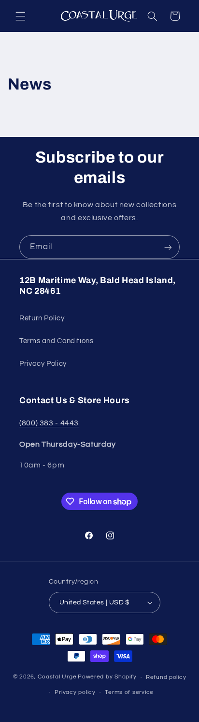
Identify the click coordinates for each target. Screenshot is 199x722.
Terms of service (129, 692)
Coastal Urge (57, 677)
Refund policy (166, 677)
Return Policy (41, 318)
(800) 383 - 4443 (49, 423)
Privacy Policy (43, 363)
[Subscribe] (168, 247)
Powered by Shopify (107, 677)
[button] (20, 16)
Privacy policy (75, 692)
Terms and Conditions (56, 341)
